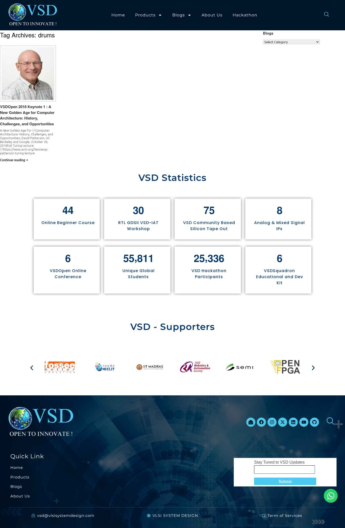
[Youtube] (303, 422)
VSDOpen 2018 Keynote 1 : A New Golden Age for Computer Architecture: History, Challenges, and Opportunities (27, 115)
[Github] (314, 422)
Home (118, 15)
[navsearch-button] (324, 15)
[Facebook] (261, 422)
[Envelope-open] (250, 422)
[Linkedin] (293, 422)
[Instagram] (272, 422)
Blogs (178, 15)
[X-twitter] (282, 422)
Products (145, 15)
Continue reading (13, 160)
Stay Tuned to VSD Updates (279, 462)
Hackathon (245, 15)
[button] (32, 368)
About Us (212, 15)
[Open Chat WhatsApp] (331, 496)
